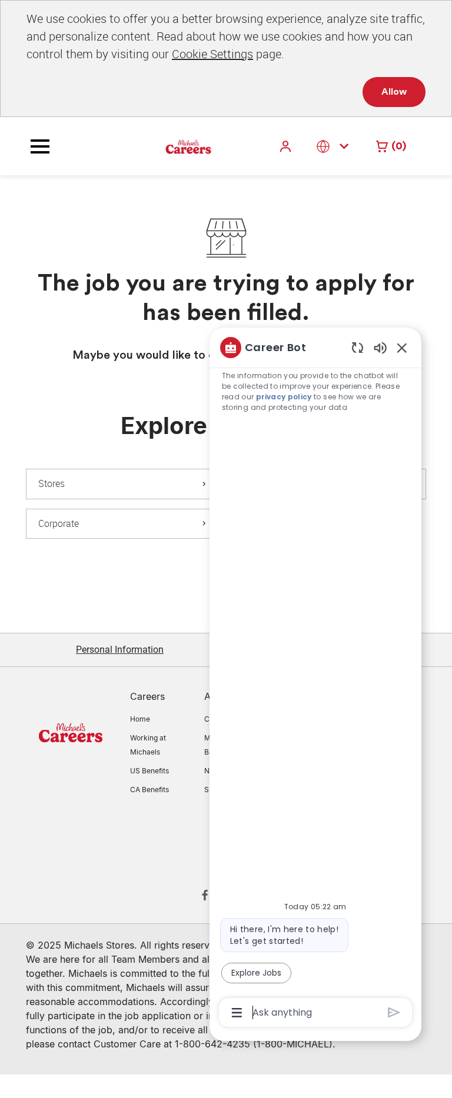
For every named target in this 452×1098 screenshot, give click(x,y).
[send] (394, 1012)
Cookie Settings (212, 54)
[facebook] (205, 895)
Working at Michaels (148, 744)
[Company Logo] (159, 146)
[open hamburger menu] (40, 146)
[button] (286, 146)
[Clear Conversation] (357, 347)
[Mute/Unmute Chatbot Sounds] (380, 347)
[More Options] (237, 1013)
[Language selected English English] (334, 146)
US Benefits (149, 770)
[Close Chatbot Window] (402, 347)
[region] (315, 679)
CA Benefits (149, 789)
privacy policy (284, 397)
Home (140, 719)
